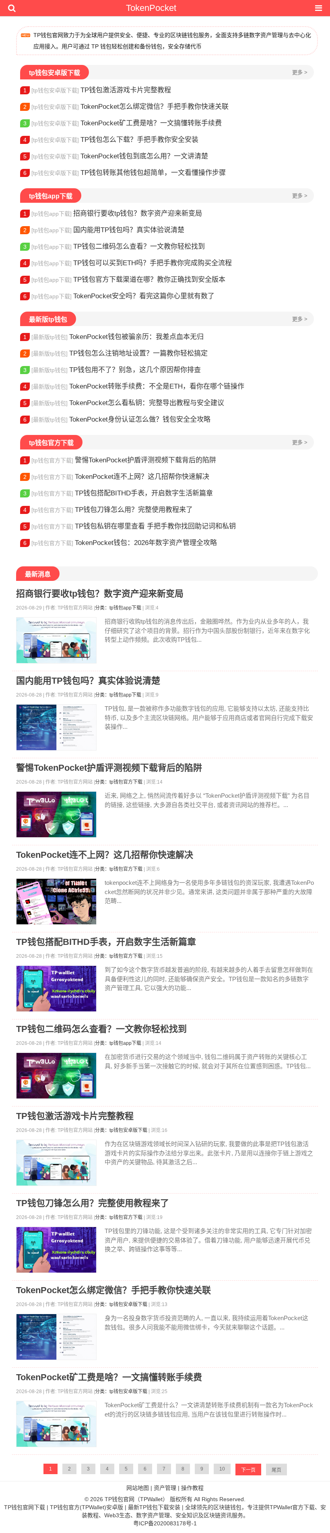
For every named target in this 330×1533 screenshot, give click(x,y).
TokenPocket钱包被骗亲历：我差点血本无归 (113, 337)
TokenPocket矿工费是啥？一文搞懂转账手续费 (122, 123)
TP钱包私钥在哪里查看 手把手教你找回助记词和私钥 (129, 526)
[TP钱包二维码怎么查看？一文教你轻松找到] (56, 1076)
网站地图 (137, 1488)
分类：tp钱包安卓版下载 (121, 1130)
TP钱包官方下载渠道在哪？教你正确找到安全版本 (124, 279)
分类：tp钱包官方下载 (118, 782)
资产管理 (165, 1488)
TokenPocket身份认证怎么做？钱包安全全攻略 (116, 419)
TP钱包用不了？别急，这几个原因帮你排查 (112, 370)
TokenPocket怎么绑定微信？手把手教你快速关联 (126, 106)
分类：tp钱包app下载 (118, 608)
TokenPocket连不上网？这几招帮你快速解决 (116, 476)
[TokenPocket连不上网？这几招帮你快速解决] (56, 901)
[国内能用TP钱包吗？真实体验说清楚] (56, 727)
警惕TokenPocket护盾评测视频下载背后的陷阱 (119, 460)
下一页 (248, 1470)
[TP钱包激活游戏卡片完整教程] (56, 1163)
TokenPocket (151, 8)
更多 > (299, 72)
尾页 (276, 1470)
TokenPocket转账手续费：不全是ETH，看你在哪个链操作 (133, 386)
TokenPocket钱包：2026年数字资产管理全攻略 (120, 543)
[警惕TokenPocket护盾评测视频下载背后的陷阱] (56, 814)
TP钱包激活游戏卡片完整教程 (97, 90)
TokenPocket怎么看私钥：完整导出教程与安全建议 (123, 403)
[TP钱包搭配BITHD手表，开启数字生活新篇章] (56, 988)
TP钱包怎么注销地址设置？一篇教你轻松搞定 (115, 353)
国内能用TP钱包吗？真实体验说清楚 (103, 230)
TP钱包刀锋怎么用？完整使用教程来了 (108, 510)
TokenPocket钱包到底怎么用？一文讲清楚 (115, 156)
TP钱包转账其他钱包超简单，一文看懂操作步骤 (124, 173)
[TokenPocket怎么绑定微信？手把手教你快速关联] (56, 1337)
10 (222, 1469)
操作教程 (192, 1488)
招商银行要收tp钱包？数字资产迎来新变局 (112, 213)
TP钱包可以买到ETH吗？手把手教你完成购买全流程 (127, 263)
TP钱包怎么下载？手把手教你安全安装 (110, 140)
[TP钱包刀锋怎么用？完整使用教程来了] (56, 1250)
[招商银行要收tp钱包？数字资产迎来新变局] (56, 640)
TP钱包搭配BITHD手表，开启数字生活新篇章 (118, 493)
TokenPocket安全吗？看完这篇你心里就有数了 (118, 296)
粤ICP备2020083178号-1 (165, 1523)
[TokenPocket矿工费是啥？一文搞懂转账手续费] (56, 1424)
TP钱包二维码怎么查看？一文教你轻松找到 (114, 246)
